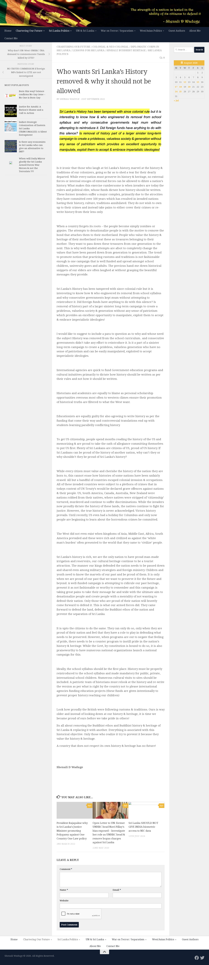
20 (189, 86)
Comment (66, 869)
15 (198, 82)
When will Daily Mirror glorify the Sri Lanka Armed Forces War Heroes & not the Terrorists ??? (32, 165)
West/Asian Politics (151, 30)
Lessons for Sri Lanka (88, 50)
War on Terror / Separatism (117, 30)
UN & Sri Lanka (85, 30)
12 (185, 82)
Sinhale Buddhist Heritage (126, 50)
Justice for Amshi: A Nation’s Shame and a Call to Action (31, 109)
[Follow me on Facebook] (197, 958)
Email (117, 890)
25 (180, 91)
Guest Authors (176, 30)
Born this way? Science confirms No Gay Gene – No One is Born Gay (32, 94)
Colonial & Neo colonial (110, 46)
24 (176, 91)
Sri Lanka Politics (59, 30)
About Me (195, 30)
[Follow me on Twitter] (202, 958)
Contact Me (11, 38)
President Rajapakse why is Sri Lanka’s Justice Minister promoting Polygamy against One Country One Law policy (72, 830)
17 (176, 86)
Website (64, 900)
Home (7, 30)
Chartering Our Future (29, 30)
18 (180, 86)
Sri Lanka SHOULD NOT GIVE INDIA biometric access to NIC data (143, 826)
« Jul (176, 100)
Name (64, 890)
